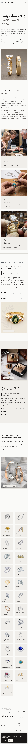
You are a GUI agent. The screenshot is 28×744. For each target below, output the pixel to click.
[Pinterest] (10, 716)
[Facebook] (5, 716)
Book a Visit (18, 730)
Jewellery (3, 723)
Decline (4, 740)
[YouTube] (8, 716)
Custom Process (5, 728)
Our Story (18, 723)
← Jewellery (4, 6)
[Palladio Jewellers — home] (12, 2)
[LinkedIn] (13, 716)
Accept (10, 740)
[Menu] (25, 2)
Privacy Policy (6, 737)
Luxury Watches (4, 725)
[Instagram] (2, 716)
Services (18, 728)
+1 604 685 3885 (20, 717)
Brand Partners (19, 725)
